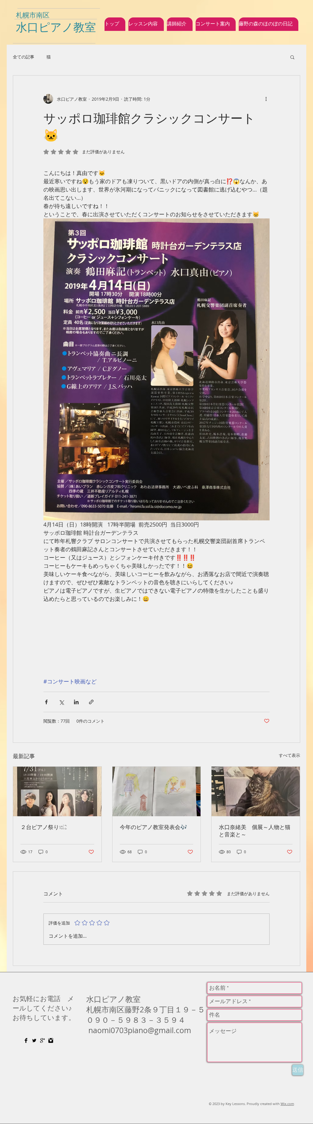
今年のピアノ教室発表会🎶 (153, 827)
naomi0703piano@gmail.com (139, 1030)
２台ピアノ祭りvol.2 (43, 827)
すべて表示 (289, 755)
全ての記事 (23, 57)
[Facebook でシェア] (46, 702)
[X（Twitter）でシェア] (61, 702)
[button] (292, 56)
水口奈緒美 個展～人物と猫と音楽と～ (254, 831)
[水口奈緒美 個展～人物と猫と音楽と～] (256, 791)
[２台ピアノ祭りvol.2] (57, 791)
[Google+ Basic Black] (42, 1040)
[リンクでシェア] (91, 702)
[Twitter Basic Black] (34, 1040)
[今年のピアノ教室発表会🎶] (156, 791)
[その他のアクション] (266, 98)
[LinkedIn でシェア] (76, 702)
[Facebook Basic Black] (26, 1040)
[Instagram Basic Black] (50, 1040)
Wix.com (287, 1103)
